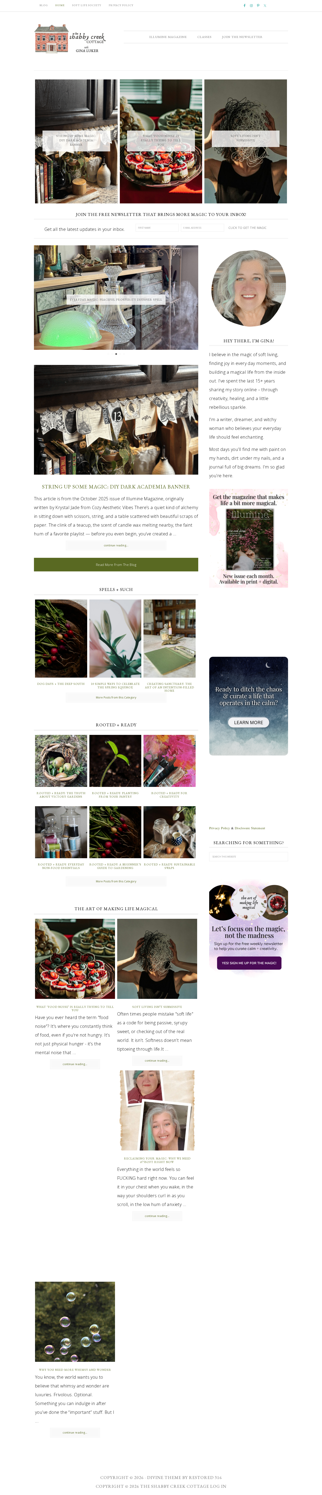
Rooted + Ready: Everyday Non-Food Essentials (61, 866)
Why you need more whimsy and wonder (75, 1370)
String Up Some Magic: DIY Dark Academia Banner (76, 140)
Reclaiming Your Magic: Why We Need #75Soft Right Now (157, 1160)
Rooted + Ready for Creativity (169, 795)
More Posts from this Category (116, 697)
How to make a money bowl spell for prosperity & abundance (116, 300)
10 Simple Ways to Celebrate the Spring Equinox (115, 685)
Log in (218, 1486)
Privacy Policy (219, 828)
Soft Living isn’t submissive (157, 1007)
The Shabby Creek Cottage (70, 39)
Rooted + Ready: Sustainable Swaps (169, 866)
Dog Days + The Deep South (61, 684)
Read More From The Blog (116, 564)
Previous (41, 298)
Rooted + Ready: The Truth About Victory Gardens (61, 795)
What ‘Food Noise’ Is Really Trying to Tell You (161, 140)
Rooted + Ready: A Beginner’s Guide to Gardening (115, 866)
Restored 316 (205, 1477)
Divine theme (164, 1477)
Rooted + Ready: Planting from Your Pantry (115, 795)
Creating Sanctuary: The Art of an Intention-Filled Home (169, 687)
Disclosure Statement (250, 828)
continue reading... (116, 545)
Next (191, 298)
